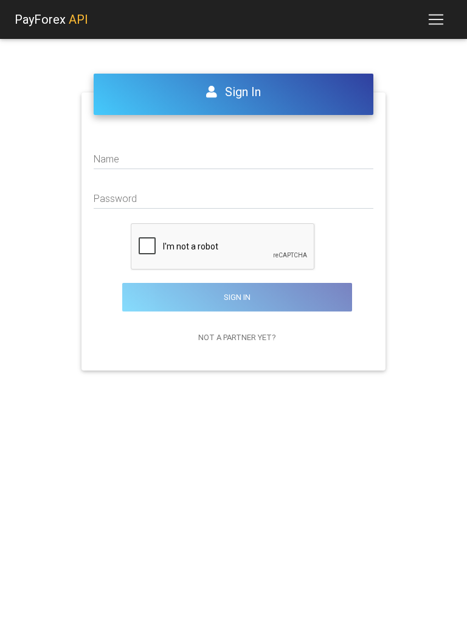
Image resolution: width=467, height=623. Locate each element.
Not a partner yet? (237, 337)
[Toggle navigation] (436, 19)
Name (106, 159)
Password (115, 198)
